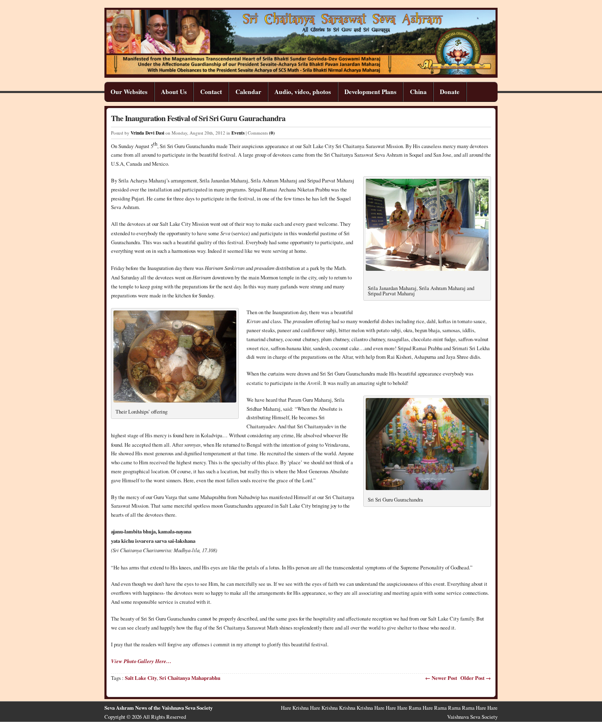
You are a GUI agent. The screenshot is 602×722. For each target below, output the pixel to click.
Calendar (248, 91)
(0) (272, 133)
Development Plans (370, 91)
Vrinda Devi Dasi (147, 133)
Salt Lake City (141, 678)
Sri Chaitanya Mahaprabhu (189, 678)
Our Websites (129, 91)
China (418, 91)
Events (237, 133)
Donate (449, 91)
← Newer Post (441, 678)
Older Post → (475, 678)
